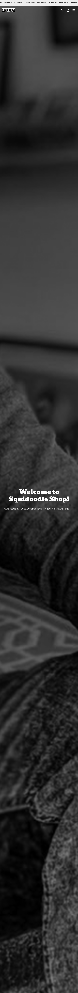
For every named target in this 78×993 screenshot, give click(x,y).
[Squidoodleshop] (8, 10)
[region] (39, 3)
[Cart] (68, 10)
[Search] (62, 10)
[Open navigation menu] (74, 10)
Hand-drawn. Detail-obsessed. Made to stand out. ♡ (39, 508)
